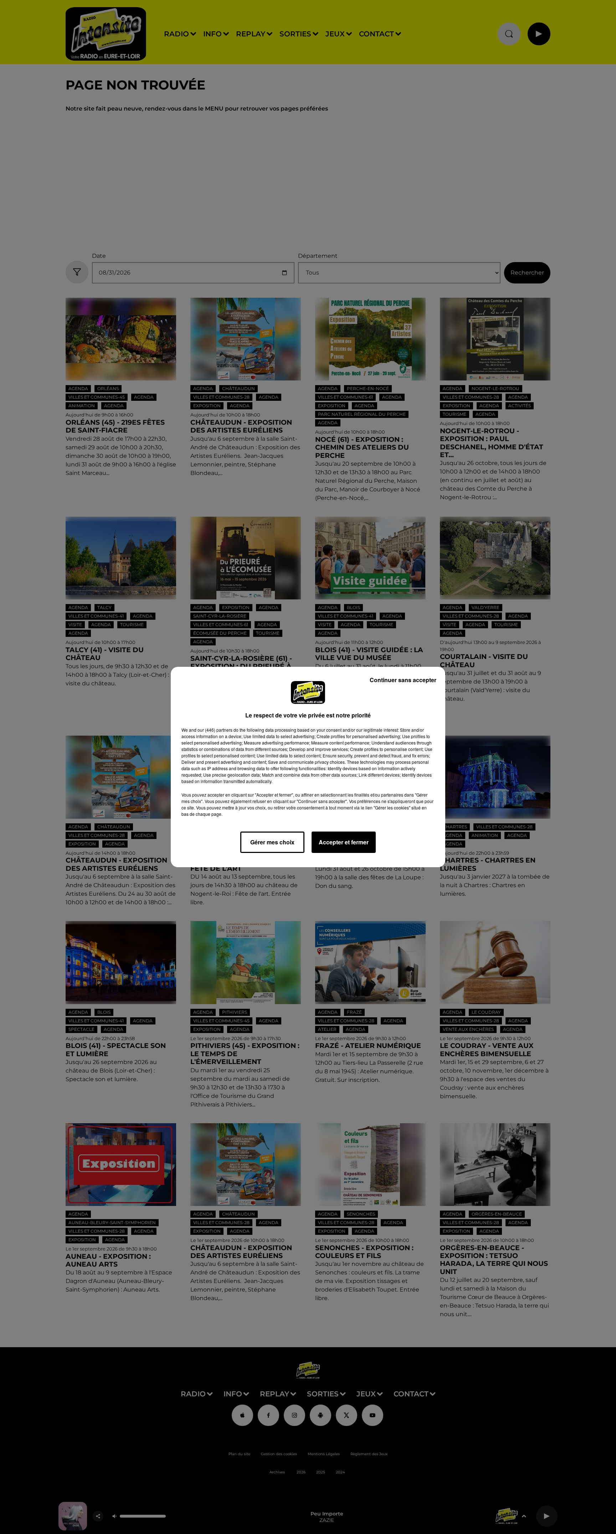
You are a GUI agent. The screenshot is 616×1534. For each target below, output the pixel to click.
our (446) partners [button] (214, 730)
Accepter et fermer (344, 842)
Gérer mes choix (272, 842)
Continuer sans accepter (403, 680)
